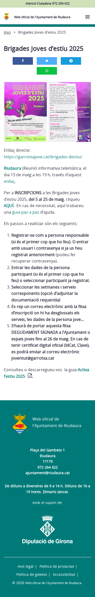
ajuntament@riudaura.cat (48, 472)
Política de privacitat (57, 566)
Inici (7, 32)
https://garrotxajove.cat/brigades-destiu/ (43, 157)
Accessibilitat (64, 574)
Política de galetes (31, 574)
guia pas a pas (26, 212)
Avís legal (26, 566)
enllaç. (10, 181)
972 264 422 (47, 467)
